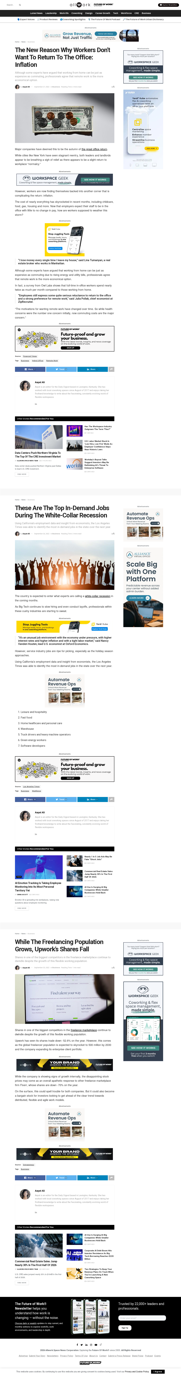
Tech (115, 13)
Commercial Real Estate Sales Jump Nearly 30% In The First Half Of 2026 (99, 874)
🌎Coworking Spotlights (72, 19)
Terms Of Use (81, 1356)
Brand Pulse (137, 1356)
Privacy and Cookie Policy (137, 1371)
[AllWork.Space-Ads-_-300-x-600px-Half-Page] (143, 587)
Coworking (76, 13)
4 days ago (90, 1281)
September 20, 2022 (41, 968)
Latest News (36, 13)
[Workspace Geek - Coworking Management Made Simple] (64, 179)
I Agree (158, 1371)
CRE (136, 13)
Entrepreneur (28, 1165)
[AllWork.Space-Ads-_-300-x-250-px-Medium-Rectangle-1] (65, 690)
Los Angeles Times (31, 787)
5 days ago (90, 472)
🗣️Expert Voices (26, 19)
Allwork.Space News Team (27, 461)
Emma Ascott (22, 894)
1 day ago (90, 433)
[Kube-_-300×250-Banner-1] (65, 239)
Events (157, 1356)
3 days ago (90, 863)
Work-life (64, 13)
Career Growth (102, 13)
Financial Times (30, 356)
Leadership (51, 13)
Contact (102, 1356)
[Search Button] (19, 5)
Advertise (23, 1356)
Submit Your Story (37, 1356)
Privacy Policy (66, 1356)
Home (17, 42)
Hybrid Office (37, 361)
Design (88, 13)
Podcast (149, 1356)
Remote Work (52, 361)
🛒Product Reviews (47, 19)
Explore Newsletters (169, 5)
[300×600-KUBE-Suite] (143, 129)
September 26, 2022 (41, 534)
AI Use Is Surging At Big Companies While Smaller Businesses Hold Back (97, 890)
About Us (93, 1356)
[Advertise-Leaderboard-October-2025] (64, 1064)
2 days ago (90, 453)
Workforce (126, 13)
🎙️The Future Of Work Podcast (104, 19)
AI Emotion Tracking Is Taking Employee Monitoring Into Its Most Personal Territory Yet (38, 886)
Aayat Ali (26, 87)
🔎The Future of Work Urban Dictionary (143, 19)
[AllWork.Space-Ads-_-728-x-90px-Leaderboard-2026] (90, 35)
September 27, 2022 (41, 87)
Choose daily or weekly (26, 1323)
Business (146, 13)
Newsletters (52, 1356)
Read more (21, 474)
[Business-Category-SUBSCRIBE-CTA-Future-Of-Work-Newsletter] (64, 338)
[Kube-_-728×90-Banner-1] (64, 626)
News (23, 42)
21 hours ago (46, 461)
